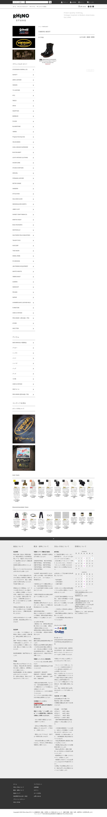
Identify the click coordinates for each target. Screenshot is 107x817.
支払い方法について (18, 787)
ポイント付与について (18, 408)
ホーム (14, 6)
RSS (14, 802)
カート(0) (91, 2)
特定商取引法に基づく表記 (20, 796)
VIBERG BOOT (45, 26)
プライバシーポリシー (19, 799)
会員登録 (74, 2)
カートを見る (37, 793)
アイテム (33, 6)
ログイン (82, 2)
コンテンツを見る (42, 6)
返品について (16, 793)
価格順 (88, 37)
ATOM (18, 802)
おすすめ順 (83, 37)
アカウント (65, 2)
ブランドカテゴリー (23, 6)
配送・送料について (18, 790)
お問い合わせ (83, 6)
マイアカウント (38, 784)
